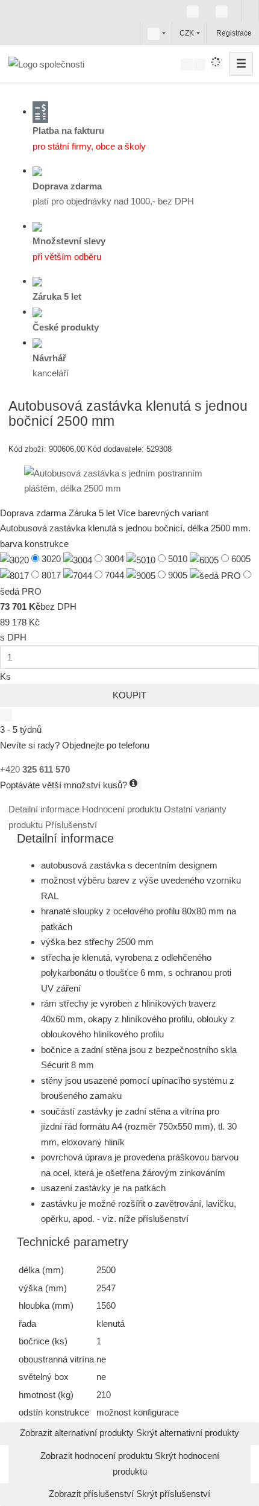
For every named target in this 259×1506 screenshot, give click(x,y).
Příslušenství (71, 825)
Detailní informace (45, 809)
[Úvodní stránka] (46, 64)
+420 (35, 769)
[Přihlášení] (215, 33)
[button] (154, 33)
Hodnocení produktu (123, 809)
